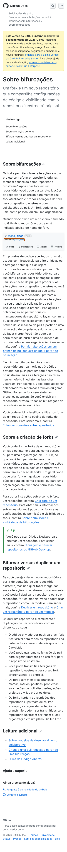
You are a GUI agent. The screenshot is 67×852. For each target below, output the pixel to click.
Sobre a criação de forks (28, 437)
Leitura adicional (20, 731)
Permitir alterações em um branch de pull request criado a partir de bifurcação (30, 351)
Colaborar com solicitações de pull (29, 17)
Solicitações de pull (20, 13)
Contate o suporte (17, 794)
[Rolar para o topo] (59, 844)
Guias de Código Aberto (25, 759)
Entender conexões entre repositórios (28, 425)
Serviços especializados (38, 838)
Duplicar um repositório (37, 607)
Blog (57, 838)
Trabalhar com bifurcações (24, 20)
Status (6, 838)
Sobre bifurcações (19, 24)
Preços (17, 838)
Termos (33, 834)
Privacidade (48, 834)
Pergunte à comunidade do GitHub (26, 789)
